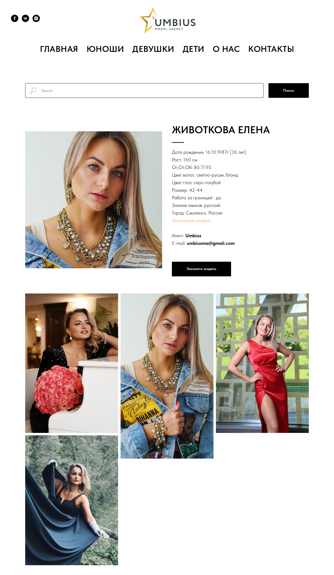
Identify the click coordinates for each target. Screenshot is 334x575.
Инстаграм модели (191, 220)
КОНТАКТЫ (271, 49)
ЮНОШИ (105, 49)
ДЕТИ (193, 49)
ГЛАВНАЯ (59, 49)
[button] (201, 269)
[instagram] (36, 18)
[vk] (25, 18)
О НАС (226, 49)
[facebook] (14, 18)
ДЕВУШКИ (153, 49)
